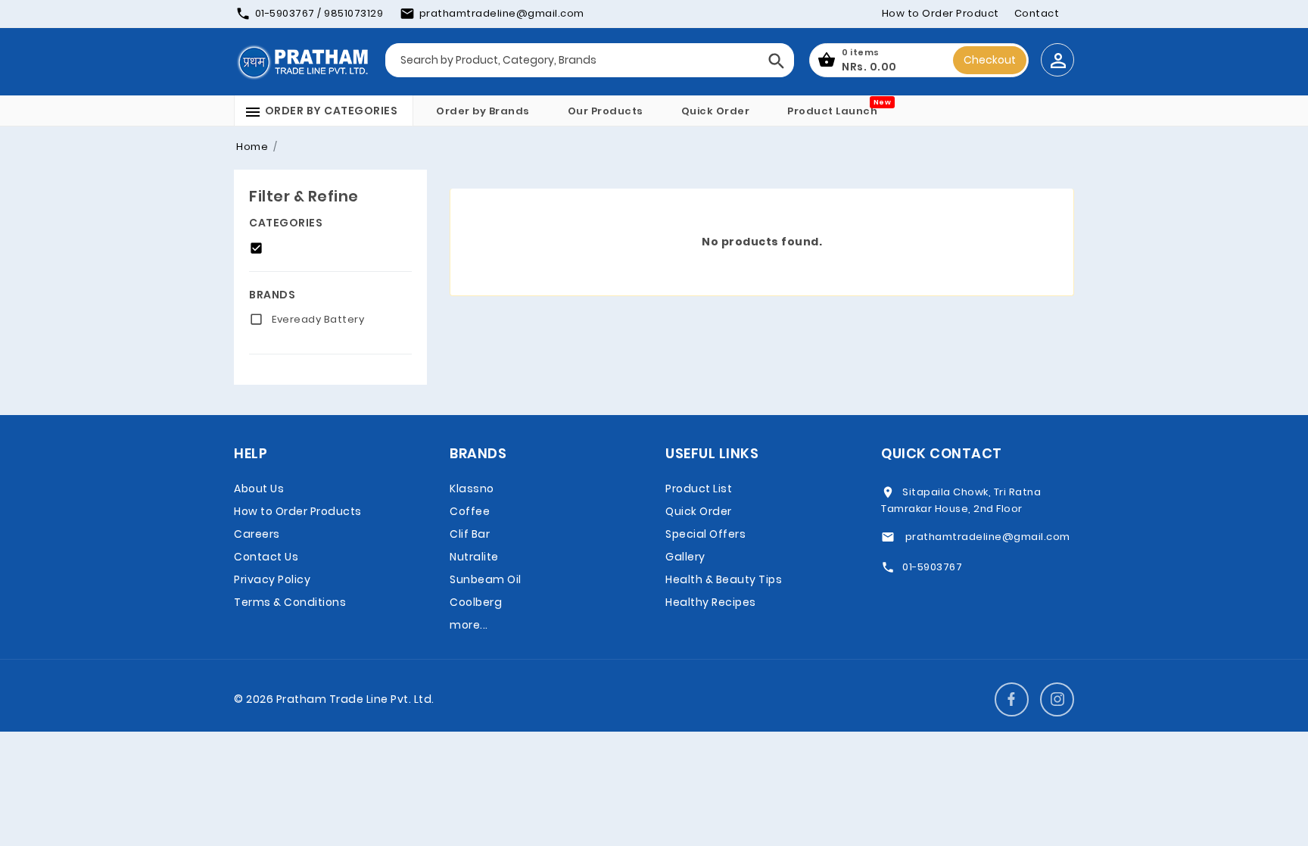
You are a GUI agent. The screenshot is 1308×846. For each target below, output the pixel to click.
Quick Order (715, 111)
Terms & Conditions (290, 602)
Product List (698, 488)
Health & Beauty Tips (723, 579)
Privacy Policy (272, 579)
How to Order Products (298, 511)
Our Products (605, 111)
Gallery (685, 556)
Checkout (990, 59)
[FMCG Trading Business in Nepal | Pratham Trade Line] (302, 61)
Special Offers (705, 534)
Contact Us (266, 556)
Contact (1037, 13)
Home (252, 146)
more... (469, 624)
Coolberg (476, 602)
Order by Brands (483, 111)
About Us (259, 488)
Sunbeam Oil (486, 579)
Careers (257, 534)
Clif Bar (470, 534)
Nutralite (474, 556)
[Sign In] (1057, 59)
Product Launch (832, 111)
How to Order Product (940, 13)
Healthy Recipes (710, 602)
